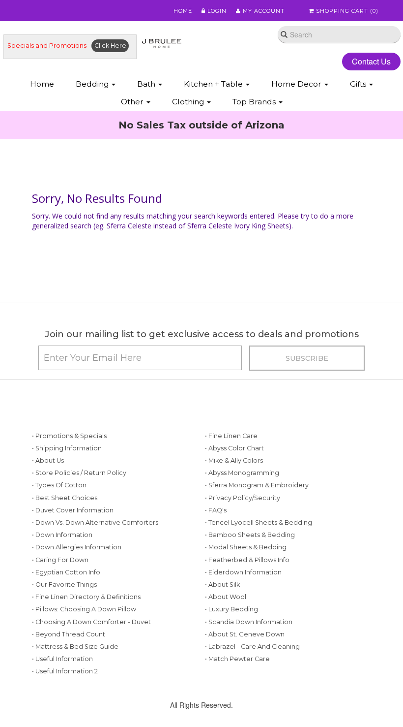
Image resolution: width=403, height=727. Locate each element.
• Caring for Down (60, 560)
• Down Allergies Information (76, 547)
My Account (263, 10)
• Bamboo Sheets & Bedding (250, 534)
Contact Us (371, 61)
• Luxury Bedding (231, 609)
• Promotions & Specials (69, 436)
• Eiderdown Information (243, 572)
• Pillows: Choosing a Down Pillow (84, 609)
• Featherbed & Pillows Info (247, 560)
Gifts (359, 84)
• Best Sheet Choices (64, 498)
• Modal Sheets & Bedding (246, 547)
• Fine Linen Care (231, 436)
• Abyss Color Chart (234, 448)
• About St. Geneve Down (245, 634)
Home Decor (297, 84)
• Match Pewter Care (237, 659)
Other (133, 101)
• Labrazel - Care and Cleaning (252, 646)
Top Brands (255, 101)
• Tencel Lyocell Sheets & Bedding (258, 522)
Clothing (189, 101)
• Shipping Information (67, 448)
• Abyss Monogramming (242, 472)
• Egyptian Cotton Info (66, 572)
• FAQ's (216, 510)
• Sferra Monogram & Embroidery (257, 485)
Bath (147, 84)
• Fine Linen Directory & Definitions (86, 597)
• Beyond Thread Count (68, 634)
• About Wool (225, 597)
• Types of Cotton (59, 485)
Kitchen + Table (214, 84)
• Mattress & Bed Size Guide (75, 646)
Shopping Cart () (346, 10)
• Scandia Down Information (248, 622)
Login (216, 10)
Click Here (110, 45)
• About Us (48, 460)
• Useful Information (62, 659)
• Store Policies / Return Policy (79, 472)
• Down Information (62, 534)
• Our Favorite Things (64, 584)
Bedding (93, 84)
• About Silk (222, 584)
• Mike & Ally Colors (234, 460)
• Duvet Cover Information (73, 510)
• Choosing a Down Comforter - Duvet (91, 622)
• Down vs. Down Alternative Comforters (95, 522)
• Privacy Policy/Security (242, 498)
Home (182, 10)
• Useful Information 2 (65, 671)
